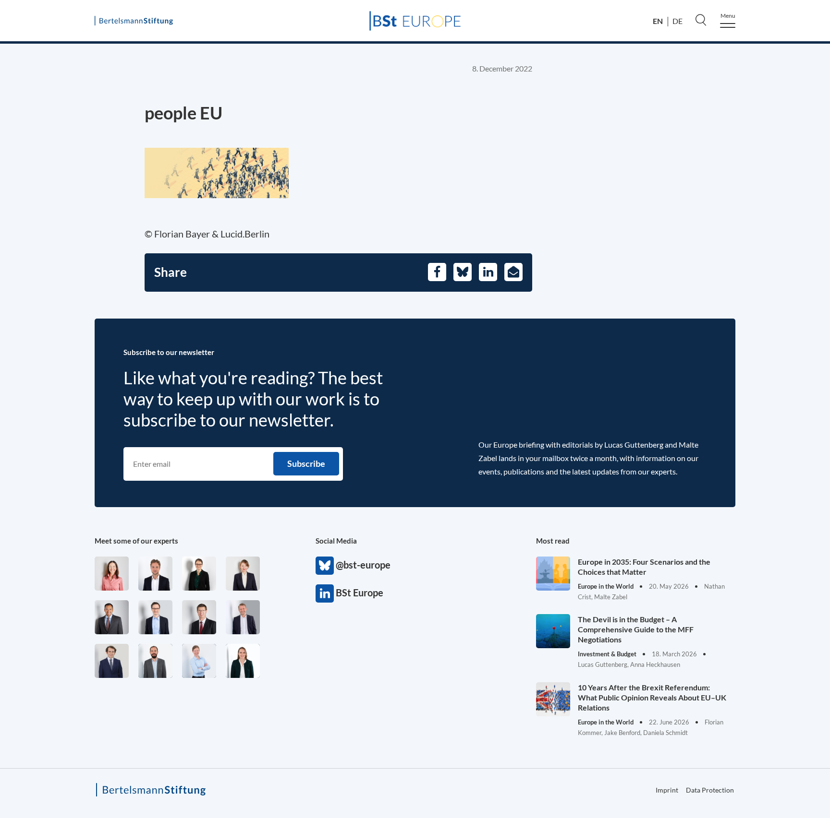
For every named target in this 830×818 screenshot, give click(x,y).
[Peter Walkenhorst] (199, 617)
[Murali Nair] (112, 617)
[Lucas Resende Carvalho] (155, 574)
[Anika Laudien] (243, 574)
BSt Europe (325, 593)
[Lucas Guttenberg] (155, 661)
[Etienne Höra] (112, 661)
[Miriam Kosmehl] (112, 574)
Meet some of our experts (136, 540)
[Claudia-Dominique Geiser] (243, 661)
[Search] (700, 19)
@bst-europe (325, 566)
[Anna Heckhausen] (199, 574)
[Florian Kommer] (155, 617)
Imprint (667, 790)
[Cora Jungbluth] (199, 661)
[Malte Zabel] (243, 617)
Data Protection (710, 790)
